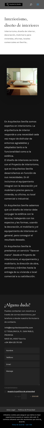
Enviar (35, 396)
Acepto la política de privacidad (21, 391)
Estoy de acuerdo (18, 425)
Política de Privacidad (26, 410)
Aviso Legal (11, 410)
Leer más (29, 425)
